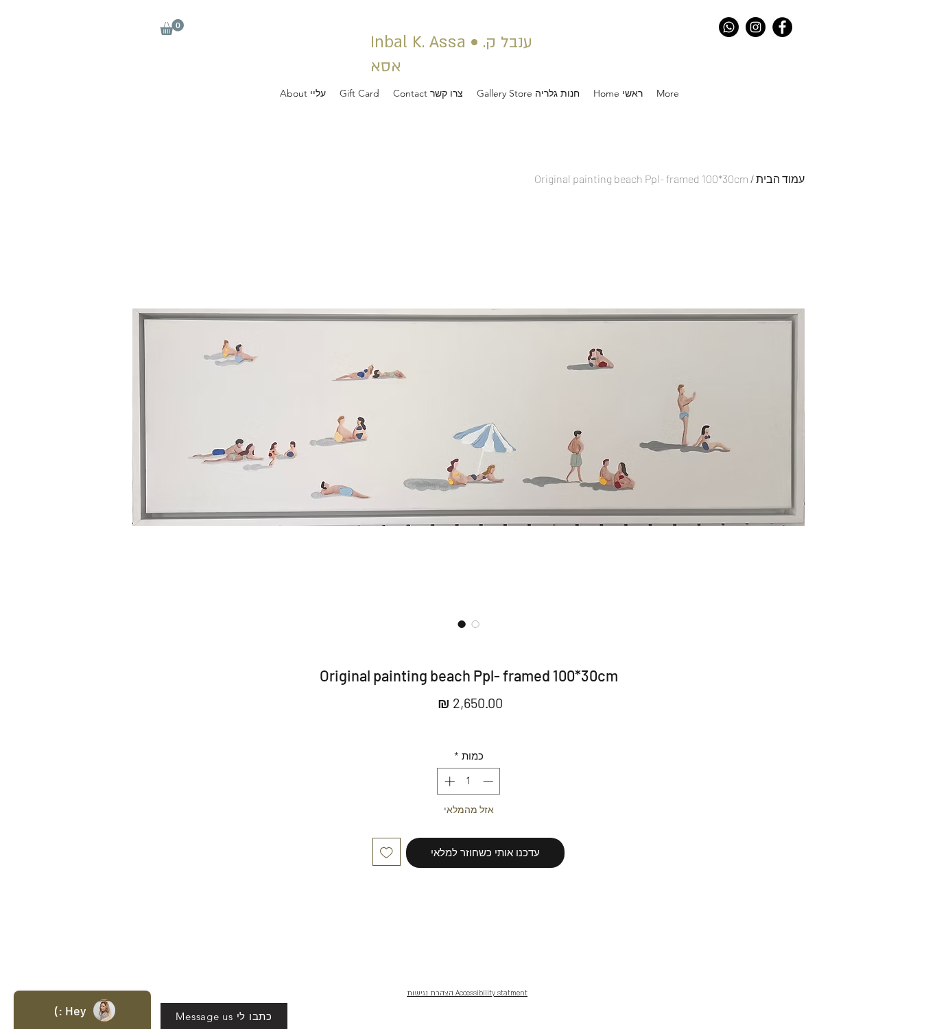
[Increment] (448, 781)
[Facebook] (782, 27)
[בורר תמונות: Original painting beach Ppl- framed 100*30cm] (461, 624)
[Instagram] (756, 27)
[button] (172, 27)
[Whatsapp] (729, 27)
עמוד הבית (780, 178)
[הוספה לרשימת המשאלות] (386, 852)
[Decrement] (489, 781)
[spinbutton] (469, 781)
